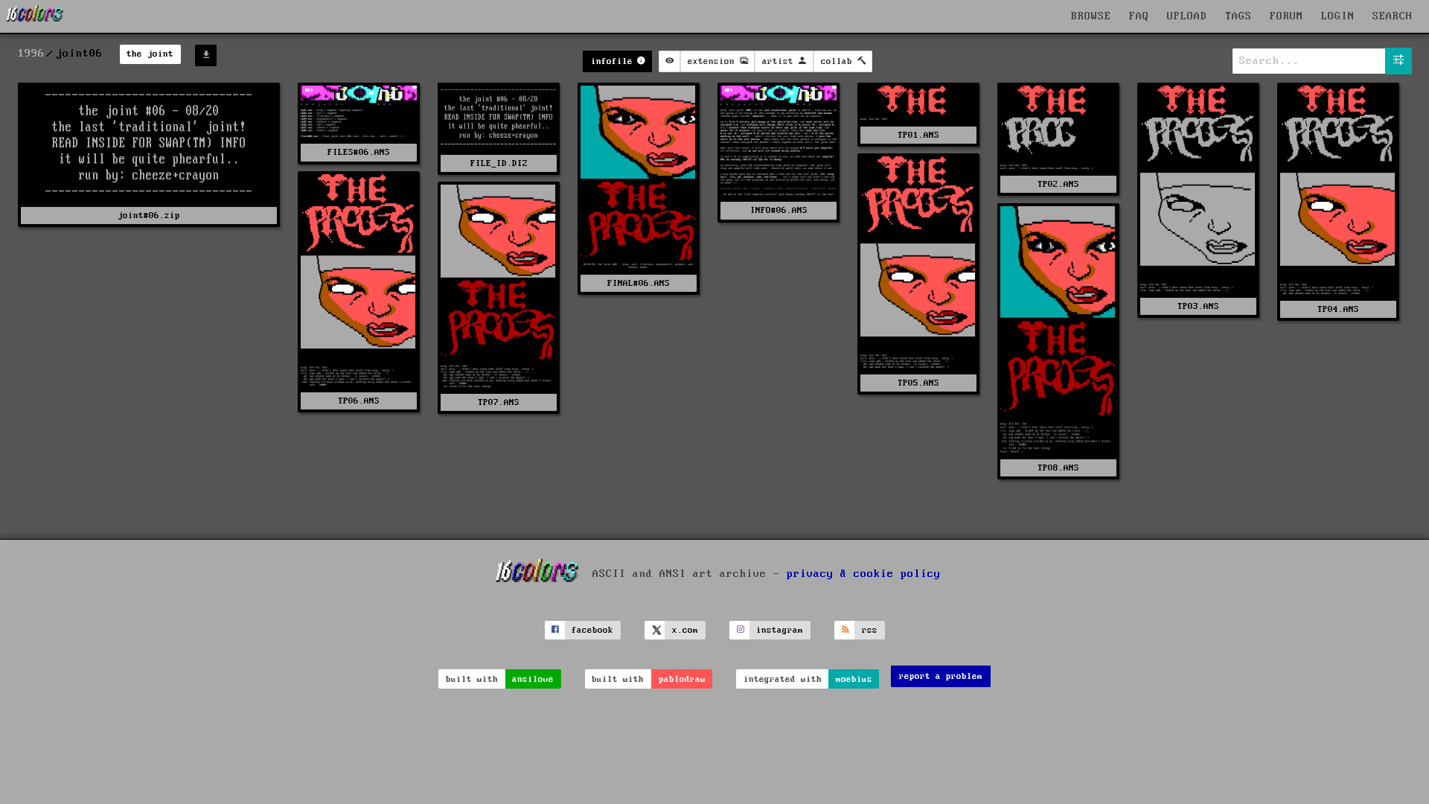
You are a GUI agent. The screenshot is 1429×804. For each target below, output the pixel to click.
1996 (31, 54)
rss (869, 630)
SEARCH (1392, 16)
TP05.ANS (918, 383)
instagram (779, 630)
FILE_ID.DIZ (499, 163)
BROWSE (1091, 16)
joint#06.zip (149, 215)
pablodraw (682, 679)
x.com (685, 630)
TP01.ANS (918, 135)
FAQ (1139, 16)
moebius (854, 679)
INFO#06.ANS (779, 210)
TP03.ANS (1198, 306)
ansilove (533, 679)
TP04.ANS (1338, 309)
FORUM (1286, 16)
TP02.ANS (1058, 184)
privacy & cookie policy (864, 573)
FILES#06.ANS (358, 152)
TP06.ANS (359, 401)
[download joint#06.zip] (206, 55)
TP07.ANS (499, 402)
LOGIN (1338, 16)
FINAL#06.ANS (638, 283)
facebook (592, 630)
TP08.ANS (1058, 468)
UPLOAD (1187, 16)
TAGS (1238, 16)
